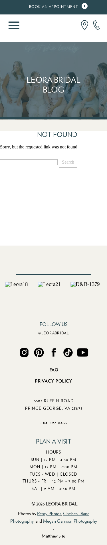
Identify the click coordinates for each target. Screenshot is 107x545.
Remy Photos (49, 513)
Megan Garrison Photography (70, 521)
